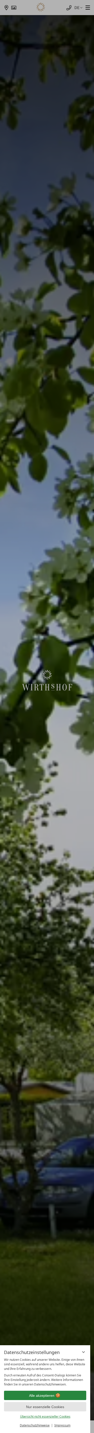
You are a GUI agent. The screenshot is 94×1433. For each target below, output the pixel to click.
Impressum (62, 1425)
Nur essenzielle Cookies (45, 1407)
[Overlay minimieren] (83, 1352)
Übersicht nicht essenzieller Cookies (45, 1416)
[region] (45, 1372)
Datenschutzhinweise (35, 1425)
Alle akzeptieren (41, 1396)
